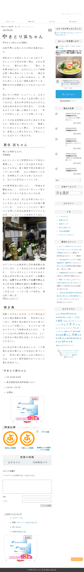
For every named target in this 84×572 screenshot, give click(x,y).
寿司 (74, 331)
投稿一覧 (31, 21)
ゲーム (63, 328)
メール (5, 501)
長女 (77, 338)
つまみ (65, 321)
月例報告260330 (71, 171)
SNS (75, 314)
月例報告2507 (64, 273)
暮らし (67, 334)
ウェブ (64, 324)
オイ (74, 299)
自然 (68, 338)
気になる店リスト (65, 227)
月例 (74, 334)
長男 (63, 341)
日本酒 (60, 335)
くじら (73, 317)
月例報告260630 (71, 130)
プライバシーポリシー (66, 235)
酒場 (74, 338)
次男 (60, 338)
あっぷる (67, 317)
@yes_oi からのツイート (64, 345)
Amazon (58, 314)
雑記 (67, 341)
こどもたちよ (63, 216)
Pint (71, 314)
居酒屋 (78, 331)
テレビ (76, 328)
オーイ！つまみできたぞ (27, 522)
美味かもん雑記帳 (71, 14)
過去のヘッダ (63, 224)
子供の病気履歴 (64, 231)
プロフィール (10, 21)
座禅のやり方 (63, 220)
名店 (69, 331)
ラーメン (60, 331)
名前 (4, 497)
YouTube (59, 317)
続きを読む (77, 123)
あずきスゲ (14, 462)
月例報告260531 (71, 141)
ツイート (69, 328)
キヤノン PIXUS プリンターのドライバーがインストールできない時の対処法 (69, 250)
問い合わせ (73, 21)
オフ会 (78, 325)
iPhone (63, 314)
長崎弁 (59, 341)
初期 (65, 331)
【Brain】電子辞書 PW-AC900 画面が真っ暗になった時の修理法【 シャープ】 (69, 296)
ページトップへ (77, 559)
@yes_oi (21, 532)
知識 (63, 338)
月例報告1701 (41, 462)
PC (67, 313)
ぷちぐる (52, 21)
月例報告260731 (71, 116)
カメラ (58, 328)
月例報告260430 (71, 156)
